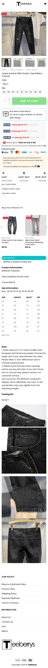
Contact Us (7, 621)
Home (4, 70)
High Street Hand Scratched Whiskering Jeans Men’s (34, 242)
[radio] (5, 84)
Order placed (7, 180)
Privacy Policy (8, 589)
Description (8, 258)
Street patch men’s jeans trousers (12, 241)
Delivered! (42, 180)
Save (4, 14)
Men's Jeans (32, 70)
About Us (6, 617)
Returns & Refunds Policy (14, 584)
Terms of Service (10, 602)
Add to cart (29, 101)
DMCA (5, 631)
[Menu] (3, 4)
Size (3, 88)
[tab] (24, 258)
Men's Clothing (17, 70)
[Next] (43, 33)
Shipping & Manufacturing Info (17, 262)
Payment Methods (11, 598)
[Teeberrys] (24, 4)
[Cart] (45, 3)
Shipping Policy (9, 593)
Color (4, 80)
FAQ (4, 626)
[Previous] (5, 33)
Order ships (23, 180)
